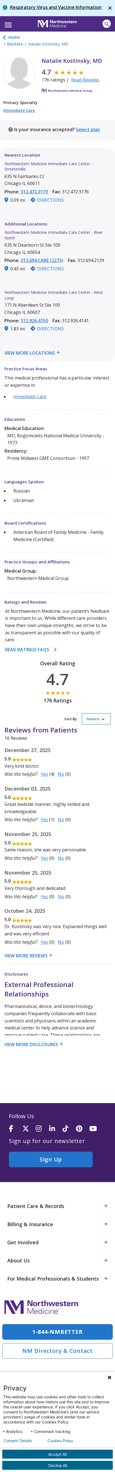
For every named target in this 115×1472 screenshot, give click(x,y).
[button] (7, 23)
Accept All (57, 1454)
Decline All (57, 1465)
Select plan (88, 129)
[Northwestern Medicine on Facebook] (15, 1128)
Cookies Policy (60, 1441)
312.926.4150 (34, 321)
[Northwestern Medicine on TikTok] (69, 1128)
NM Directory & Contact (57, 1351)
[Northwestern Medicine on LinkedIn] (56, 1128)
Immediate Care (19, 110)
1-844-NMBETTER (57, 1332)
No (61, 774)
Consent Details (17, 1441)
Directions (50, 200)
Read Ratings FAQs (27, 650)
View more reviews (25, 956)
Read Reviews (85, 80)
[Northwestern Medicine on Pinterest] (82, 1128)
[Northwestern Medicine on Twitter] (29, 1128)
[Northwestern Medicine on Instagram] (42, 1128)
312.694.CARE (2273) (42, 260)
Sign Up (51, 1159)
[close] (110, 8)
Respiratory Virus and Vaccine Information (56, 7)
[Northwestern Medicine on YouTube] (96, 1128)
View (10, 353)
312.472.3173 (34, 192)
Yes (44, 774)
